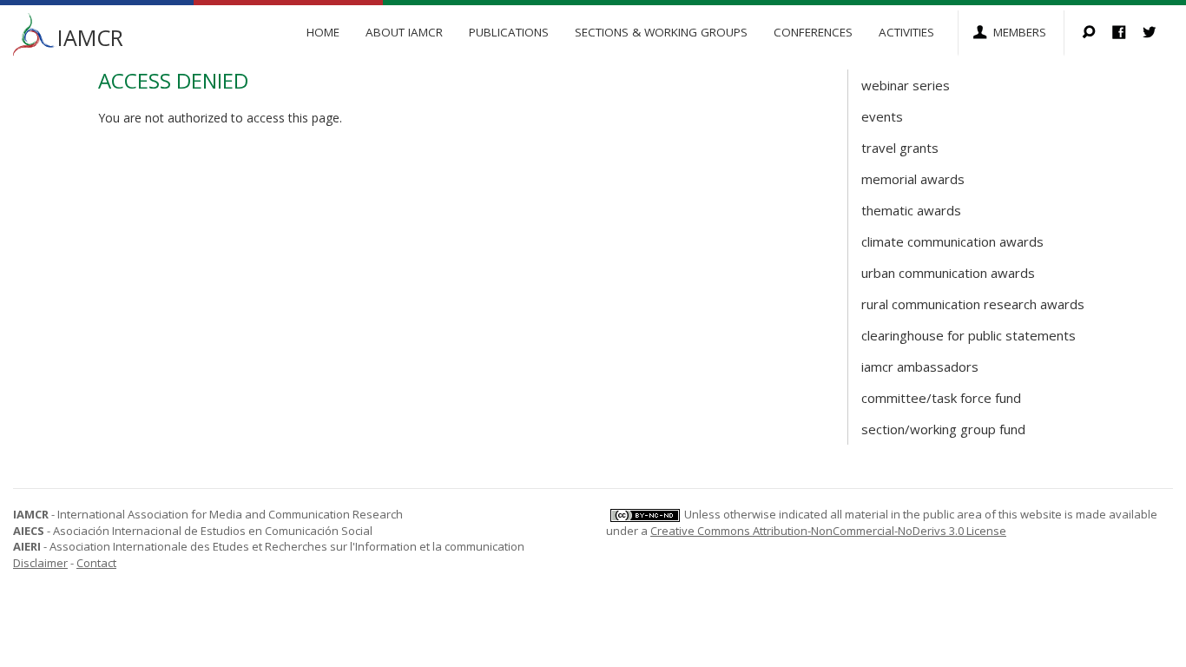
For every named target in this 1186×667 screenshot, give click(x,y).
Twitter (1158, 33)
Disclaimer (40, 563)
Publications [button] (509, 32)
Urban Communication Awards (948, 272)
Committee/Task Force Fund (941, 397)
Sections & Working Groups (661, 32)
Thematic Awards (911, 210)
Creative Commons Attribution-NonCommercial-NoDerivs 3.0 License (828, 530)
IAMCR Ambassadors (919, 366)
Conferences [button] (813, 32)
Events (882, 116)
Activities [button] (906, 32)
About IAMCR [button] (404, 32)
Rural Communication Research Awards (972, 304)
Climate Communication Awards (952, 241)
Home (322, 32)
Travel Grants (900, 147)
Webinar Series (905, 85)
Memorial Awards (913, 179)
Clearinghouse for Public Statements (968, 335)
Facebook (1127, 33)
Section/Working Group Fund (943, 429)
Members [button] (1019, 32)
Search (1097, 33)
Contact (96, 563)
